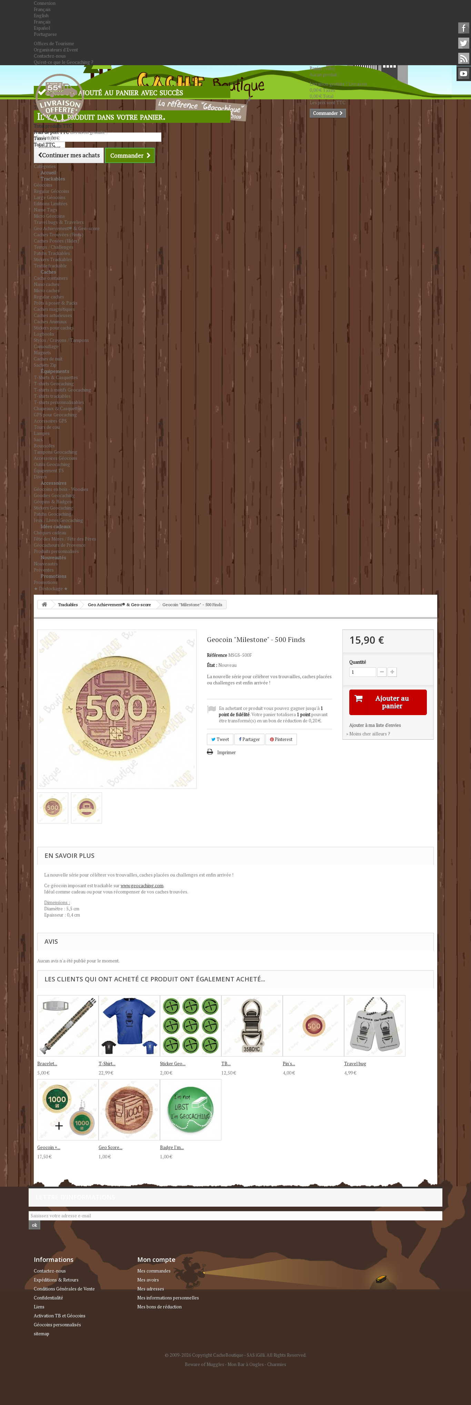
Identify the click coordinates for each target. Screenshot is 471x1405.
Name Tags (45, 210)
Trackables (53, 178)
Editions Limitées (51, 203)
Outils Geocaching (52, 464)
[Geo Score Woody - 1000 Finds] (129, 1109)
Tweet (222, 739)
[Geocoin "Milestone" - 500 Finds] (53, 808)
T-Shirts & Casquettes (56, 377)
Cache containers (51, 278)
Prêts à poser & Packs (56, 303)
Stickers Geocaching (53, 508)
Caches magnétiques (54, 309)
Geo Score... (110, 1147)
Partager (250, 739)
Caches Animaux (50, 321)
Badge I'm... (172, 1147)
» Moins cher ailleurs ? (368, 734)
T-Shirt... (107, 1063)
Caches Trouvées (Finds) (58, 234)
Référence (217, 655)
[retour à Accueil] (44, 604)
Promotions (54, 576)
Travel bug (355, 1063)
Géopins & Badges (52, 501)
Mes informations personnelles (168, 1298)
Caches (48, 271)
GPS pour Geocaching (55, 415)
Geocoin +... (48, 1147)
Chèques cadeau (50, 533)
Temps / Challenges (53, 247)
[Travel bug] (374, 1026)
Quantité (357, 662)
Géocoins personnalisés (57, 1325)
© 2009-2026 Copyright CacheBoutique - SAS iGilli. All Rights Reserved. (236, 1355)
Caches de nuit (48, 359)
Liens (39, 1307)
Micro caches (47, 290)
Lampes (42, 433)
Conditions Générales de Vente (64, 1289)
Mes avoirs (148, 1280)
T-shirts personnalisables (59, 402)
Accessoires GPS (50, 421)
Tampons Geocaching (55, 452)
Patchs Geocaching (52, 514)
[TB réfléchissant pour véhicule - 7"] (252, 1026)
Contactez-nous (50, 56)
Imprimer (226, 752)
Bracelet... (47, 1063)
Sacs (38, 439)
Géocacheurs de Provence (60, 545)
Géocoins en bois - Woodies (61, 489)
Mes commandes (154, 1271)
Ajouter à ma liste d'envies (375, 725)
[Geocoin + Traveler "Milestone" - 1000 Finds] (68, 1109)
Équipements (55, 371)
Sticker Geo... (173, 1063)
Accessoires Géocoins (55, 458)
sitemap (41, 1333)
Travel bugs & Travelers (59, 222)
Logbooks (44, 334)
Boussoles (44, 446)
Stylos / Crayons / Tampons (61, 340)
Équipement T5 (49, 470)
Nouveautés (53, 557)
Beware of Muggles (204, 1364)
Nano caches (46, 284)
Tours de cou (47, 427)
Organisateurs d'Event (56, 50)
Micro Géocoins (49, 216)
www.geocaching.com (142, 885)
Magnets (42, 352)
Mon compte (156, 1259)
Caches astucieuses (53, 315)
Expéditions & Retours (56, 1280)
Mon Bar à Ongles (246, 1364)
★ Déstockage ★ (51, 588)
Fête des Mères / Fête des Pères (65, 539)
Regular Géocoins (51, 191)
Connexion (45, 3)
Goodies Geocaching (54, 495)
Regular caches (49, 297)
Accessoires (54, 482)
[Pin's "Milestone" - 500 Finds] (313, 1026)
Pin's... (289, 1063)
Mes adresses (150, 1289)
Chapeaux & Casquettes (58, 408)
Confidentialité (48, 1298)
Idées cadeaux (56, 526)
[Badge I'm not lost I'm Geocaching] (190, 1109)
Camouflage (46, 346)
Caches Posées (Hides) (56, 241)
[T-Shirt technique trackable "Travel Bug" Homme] (129, 1026)
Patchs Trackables (52, 253)
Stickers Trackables (53, 259)
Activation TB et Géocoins (60, 1316)
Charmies (276, 1364)
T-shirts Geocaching (54, 383)
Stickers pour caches (54, 328)
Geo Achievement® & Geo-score (67, 228)
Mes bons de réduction (159, 1307)
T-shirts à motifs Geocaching (62, 390)
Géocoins (43, 185)
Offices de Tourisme (54, 43)
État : (212, 665)
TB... (226, 1063)
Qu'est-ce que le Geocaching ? (63, 62)
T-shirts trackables (52, 396)
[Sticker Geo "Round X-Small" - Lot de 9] (190, 1026)
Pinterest (283, 739)
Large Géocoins (50, 197)
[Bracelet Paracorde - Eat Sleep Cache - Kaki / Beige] (68, 1026)
